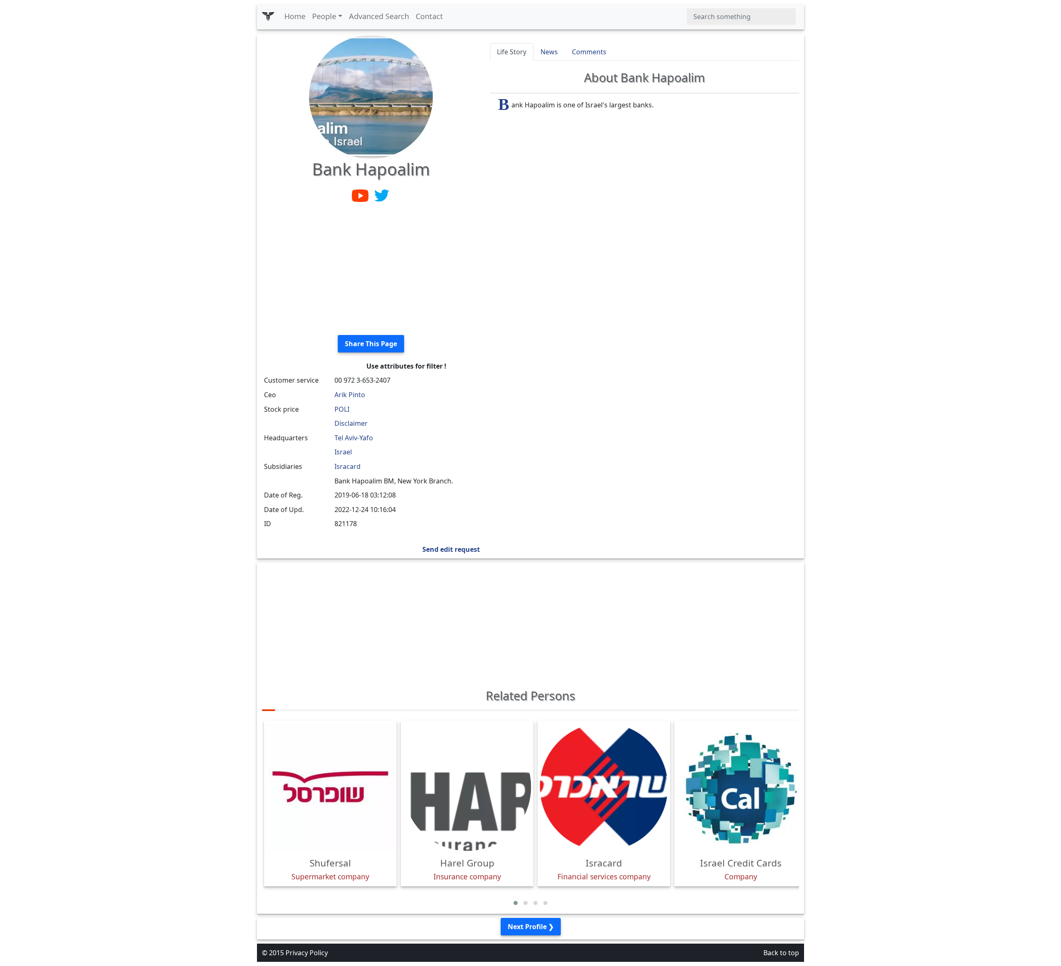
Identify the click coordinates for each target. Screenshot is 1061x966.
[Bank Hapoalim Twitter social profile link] (382, 194)
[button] (516, 903)
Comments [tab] (589, 51)
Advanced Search (379, 16)
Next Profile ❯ (531, 926)
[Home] (268, 16)
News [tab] (549, 51)
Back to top (781, 952)
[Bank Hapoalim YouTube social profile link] (361, 194)
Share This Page (371, 343)
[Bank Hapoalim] (371, 96)
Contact (429, 16)
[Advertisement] (371, 270)
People (324, 16)
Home (294, 16)
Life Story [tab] (511, 51)
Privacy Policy (307, 952)
